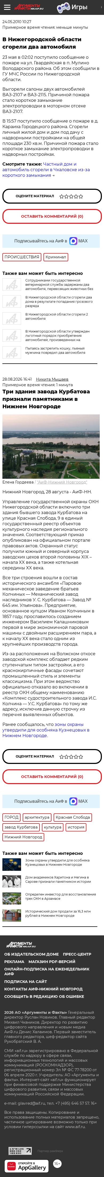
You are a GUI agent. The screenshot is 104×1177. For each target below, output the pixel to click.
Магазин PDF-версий (52, 961)
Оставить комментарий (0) (52, 216)
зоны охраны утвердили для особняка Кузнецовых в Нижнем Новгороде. (46, 730)
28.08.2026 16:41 (17, 379)
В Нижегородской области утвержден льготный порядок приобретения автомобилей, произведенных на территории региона (46, 337)
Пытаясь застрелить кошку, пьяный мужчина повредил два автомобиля (55, 350)
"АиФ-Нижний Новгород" (62, 482)
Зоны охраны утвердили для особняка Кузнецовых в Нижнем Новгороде (57, 862)
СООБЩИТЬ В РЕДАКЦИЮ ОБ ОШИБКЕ (44, 996)
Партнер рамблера (50, 1151)
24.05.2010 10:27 (16, 21)
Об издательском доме (31, 954)
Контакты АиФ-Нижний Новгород (43, 989)
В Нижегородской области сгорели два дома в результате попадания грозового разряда (59, 301)
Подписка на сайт (25, 981)
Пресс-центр (77, 954)
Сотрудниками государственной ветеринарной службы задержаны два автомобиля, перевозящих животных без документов (47, 286)
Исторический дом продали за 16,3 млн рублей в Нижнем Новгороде (58, 913)
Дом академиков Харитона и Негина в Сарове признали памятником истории (58, 879)
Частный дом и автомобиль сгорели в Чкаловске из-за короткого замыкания (46, 170)
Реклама (14, 961)
